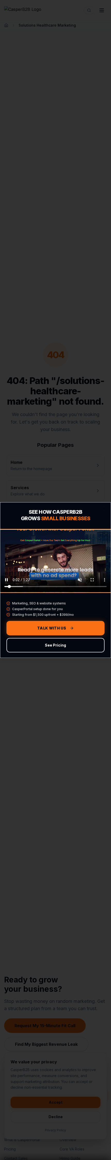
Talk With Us (51, 628)
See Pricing (55, 645)
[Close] (104, 508)
